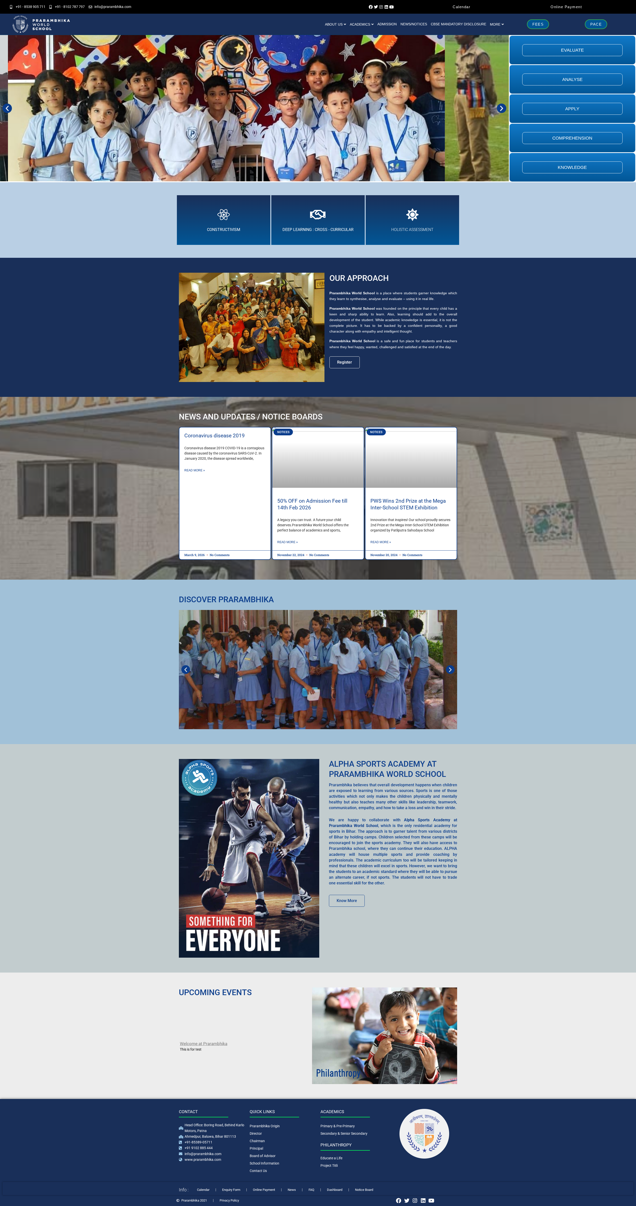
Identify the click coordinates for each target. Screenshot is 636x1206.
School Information (264, 1163)
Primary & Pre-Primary (337, 1126)
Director (256, 1133)
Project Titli (329, 1166)
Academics (360, 24)
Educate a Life (331, 1158)
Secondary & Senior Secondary (343, 1133)
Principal (256, 1148)
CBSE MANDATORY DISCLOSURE (458, 24)
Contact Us (258, 1171)
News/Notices (413, 24)
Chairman (257, 1141)
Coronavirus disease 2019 (214, 436)
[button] (7, 108)
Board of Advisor (263, 1156)
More (495, 24)
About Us (334, 24)
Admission (387, 24)
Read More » (194, 470)
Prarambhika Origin (265, 1126)
